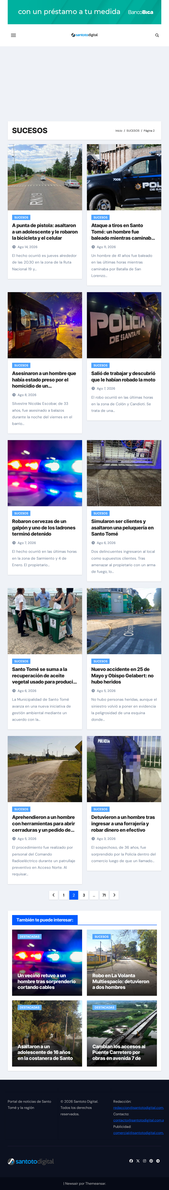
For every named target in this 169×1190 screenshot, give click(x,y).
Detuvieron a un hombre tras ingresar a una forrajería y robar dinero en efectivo (123, 823)
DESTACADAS (29, 937)
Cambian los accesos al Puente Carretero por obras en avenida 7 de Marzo (118, 1055)
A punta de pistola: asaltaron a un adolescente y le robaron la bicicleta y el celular (45, 231)
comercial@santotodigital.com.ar (140, 1132)
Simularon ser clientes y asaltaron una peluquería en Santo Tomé (122, 527)
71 (104, 895)
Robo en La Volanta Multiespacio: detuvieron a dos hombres (120, 981)
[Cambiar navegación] (13, 35)
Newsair (71, 1183)
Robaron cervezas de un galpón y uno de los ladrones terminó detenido (43, 527)
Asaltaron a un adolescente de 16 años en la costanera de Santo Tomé (45, 1055)
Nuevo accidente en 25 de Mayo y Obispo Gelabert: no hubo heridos (122, 675)
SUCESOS (21, 217)
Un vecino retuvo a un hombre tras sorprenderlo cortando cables (47, 981)
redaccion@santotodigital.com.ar (140, 1107)
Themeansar (95, 1183)
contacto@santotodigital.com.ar (139, 1120)
